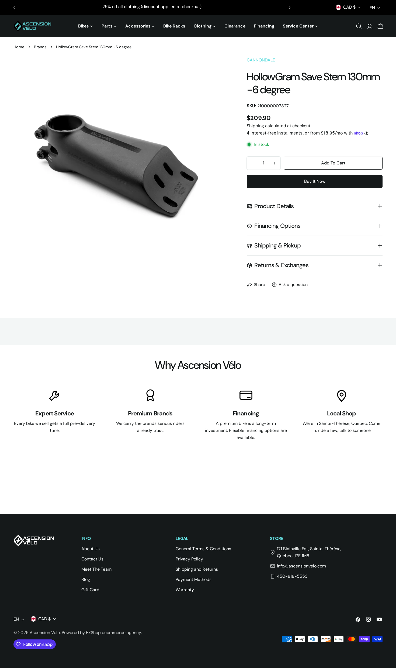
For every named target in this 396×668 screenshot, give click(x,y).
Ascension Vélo (45, 632)
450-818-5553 (292, 576)
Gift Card (90, 590)
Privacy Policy (189, 559)
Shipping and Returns (197, 569)
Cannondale (261, 60)
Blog (85, 579)
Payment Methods (193, 579)
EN (372, 8)
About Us (90, 549)
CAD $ (349, 7)
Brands (40, 46)
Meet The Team (96, 569)
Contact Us (92, 559)
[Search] (358, 26)
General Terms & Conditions (203, 549)
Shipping (255, 126)
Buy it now (314, 181)
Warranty (185, 590)
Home (18, 46)
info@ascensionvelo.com (301, 566)
